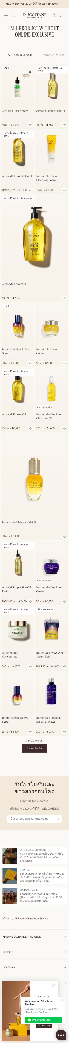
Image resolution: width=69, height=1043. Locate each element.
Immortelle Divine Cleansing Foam (47, 178)
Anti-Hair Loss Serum (15, 111)
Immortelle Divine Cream (47, 351)
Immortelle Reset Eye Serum (15, 720)
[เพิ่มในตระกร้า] (30, 124)
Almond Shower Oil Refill (17, 176)
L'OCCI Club (9, 968)
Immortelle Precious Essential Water (48, 720)
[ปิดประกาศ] (63, 4)
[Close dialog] (54, 985)
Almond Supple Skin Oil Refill (16, 589)
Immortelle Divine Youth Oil (19, 522)
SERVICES (8, 952)
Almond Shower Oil (14, 284)
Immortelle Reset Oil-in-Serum (16, 351)
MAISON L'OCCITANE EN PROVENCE (22, 937)
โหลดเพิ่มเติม (34, 748)
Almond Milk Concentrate (10, 654)
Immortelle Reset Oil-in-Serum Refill (50, 654)
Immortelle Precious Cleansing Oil (48, 416)
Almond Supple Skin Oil (50, 111)
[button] (6, 15)
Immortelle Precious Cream (48, 589)
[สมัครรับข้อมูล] (58, 819)
